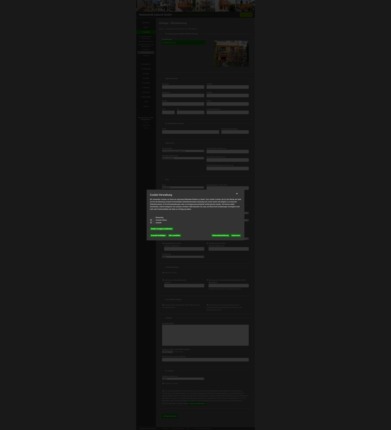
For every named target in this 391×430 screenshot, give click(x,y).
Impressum (236, 235)
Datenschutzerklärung (220, 235)
